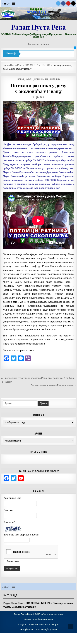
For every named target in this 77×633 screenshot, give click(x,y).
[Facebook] (63, 3)
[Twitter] (58, 3)
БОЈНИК (45, 65)
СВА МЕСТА (31, 65)
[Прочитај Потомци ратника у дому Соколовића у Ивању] (38, 121)
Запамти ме (13, 561)
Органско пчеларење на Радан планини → (53, 385)
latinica (44, 44)
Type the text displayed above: (21, 534)
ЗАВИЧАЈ (29, 79)
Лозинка (8, 510)
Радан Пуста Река (38, 27)
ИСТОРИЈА (39, 79)
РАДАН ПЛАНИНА (52, 79)
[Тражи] (73, 3)
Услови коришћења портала (38, 619)
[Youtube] (68, 3)
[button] (6, 3)
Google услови (49, 629)
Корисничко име (12, 498)
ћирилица (33, 44)
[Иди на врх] (70, 626)
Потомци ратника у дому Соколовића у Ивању (38, 88)
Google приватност (30, 629)
